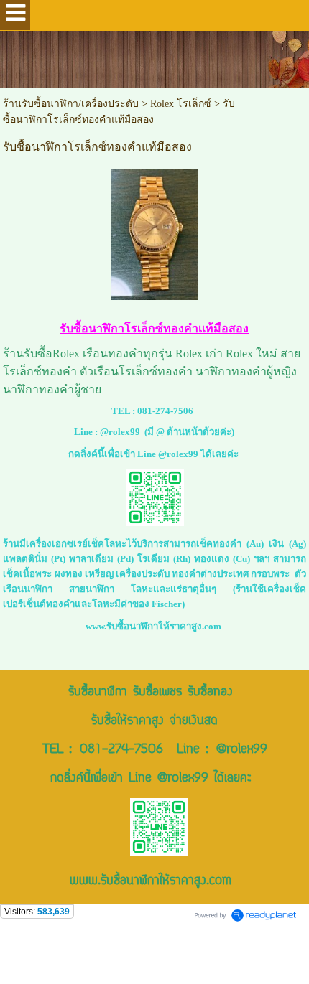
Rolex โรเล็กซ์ (180, 103)
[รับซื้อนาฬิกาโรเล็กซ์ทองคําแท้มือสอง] (154, 232)
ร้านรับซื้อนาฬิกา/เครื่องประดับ (71, 103)
